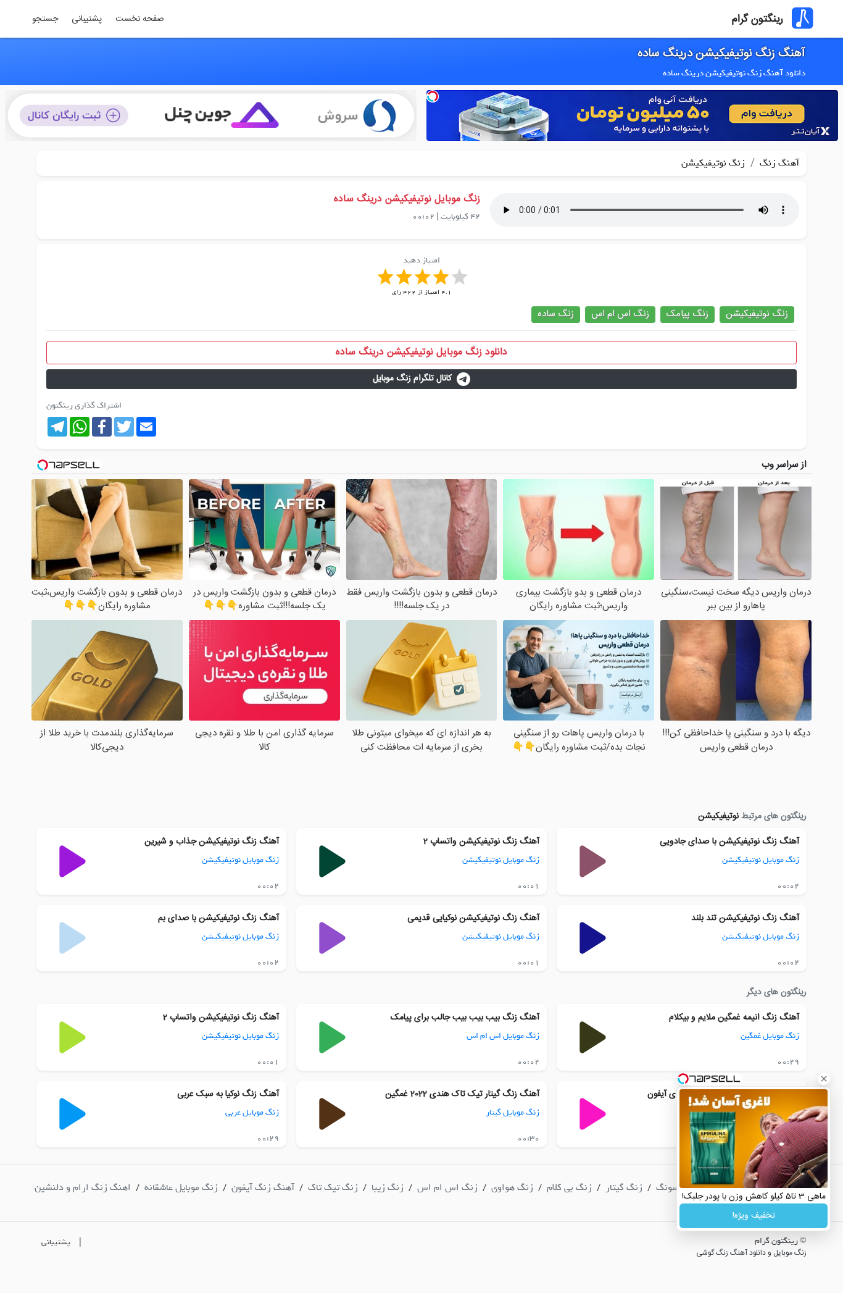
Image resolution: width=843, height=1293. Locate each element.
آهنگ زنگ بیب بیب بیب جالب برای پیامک (465, 1017)
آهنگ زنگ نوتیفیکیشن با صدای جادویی (729, 841)
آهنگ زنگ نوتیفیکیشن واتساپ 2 (481, 841)
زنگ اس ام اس (620, 314)
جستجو (45, 19)
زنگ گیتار (623, 1187)
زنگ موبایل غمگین (770, 1035)
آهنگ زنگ (778, 163)
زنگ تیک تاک (333, 1187)
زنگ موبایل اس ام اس (503, 1035)
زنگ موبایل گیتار (512, 1112)
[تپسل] (432, 96)
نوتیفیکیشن (718, 816)
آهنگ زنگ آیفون (262, 1187)
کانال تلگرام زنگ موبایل (412, 378)
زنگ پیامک (687, 314)
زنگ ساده (556, 314)
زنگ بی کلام (569, 1187)
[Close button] (824, 1079)
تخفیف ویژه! (754, 1215)
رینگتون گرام (757, 19)
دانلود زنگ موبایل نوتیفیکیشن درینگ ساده (421, 352)
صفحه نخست (139, 19)
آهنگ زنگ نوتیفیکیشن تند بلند (745, 918)
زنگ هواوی (512, 1187)
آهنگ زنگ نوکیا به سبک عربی (228, 1094)
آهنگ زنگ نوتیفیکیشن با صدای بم (218, 918)
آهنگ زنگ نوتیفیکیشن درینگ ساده (721, 54)
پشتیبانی (87, 19)
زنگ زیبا (388, 1187)
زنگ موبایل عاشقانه (181, 1187)
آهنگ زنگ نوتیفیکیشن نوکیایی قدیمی (473, 918)
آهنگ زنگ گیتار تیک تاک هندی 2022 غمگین (462, 1094)
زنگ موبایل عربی (252, 1112)
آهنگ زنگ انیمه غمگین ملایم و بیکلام (734, 1017)
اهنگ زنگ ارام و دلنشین (83, 1187)
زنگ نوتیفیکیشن (713, 163)
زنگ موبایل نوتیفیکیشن (760, 859)
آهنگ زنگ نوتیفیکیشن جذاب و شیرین (211, 841)
